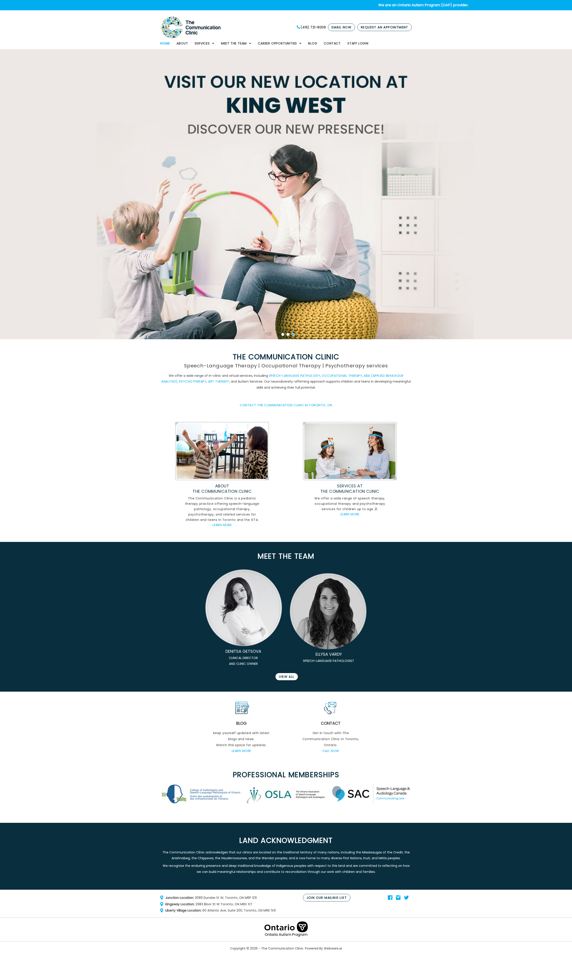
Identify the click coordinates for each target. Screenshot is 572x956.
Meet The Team (234, 43)
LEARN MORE (222, 525)
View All (286, 676)
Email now (341, 27)
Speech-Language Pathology (294, 375)
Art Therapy (218, 381)
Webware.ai (333, 948)
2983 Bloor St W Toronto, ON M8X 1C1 (224, 904)
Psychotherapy (193, 381)
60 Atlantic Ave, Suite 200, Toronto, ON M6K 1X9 (239, 910)
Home (165, 43)
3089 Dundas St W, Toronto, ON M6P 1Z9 (226, 897)
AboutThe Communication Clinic (222, 488)
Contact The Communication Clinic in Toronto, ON (286, 405)
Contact (332, 43)
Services (202, 43)
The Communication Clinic (282, 948)
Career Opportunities (277, 43)
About (182, 43)
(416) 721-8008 (313, 27)
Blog (312, 43)
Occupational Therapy (342, 375)
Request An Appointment (384, 27)
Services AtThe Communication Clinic (349, 488)
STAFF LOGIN (357, 43)
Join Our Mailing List (327, 897)
